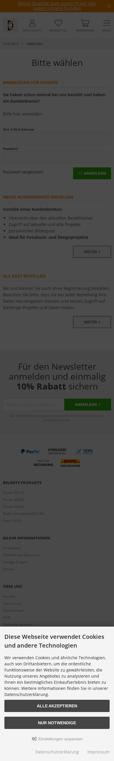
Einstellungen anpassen (59, 739)
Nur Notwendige (57, 722)
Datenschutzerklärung (57, 752)
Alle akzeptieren (57, 706)
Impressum (98, 752)
